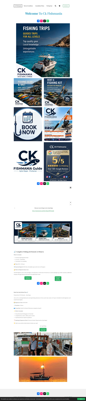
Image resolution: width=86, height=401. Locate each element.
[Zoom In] (71, 202)
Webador (70, 396)
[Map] (43, 196)
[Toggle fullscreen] (71, 188)
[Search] (55, 5)
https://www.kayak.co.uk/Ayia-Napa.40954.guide (43, 210)
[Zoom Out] (71, 204)
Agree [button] (81, 399)
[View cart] (59, 5)
